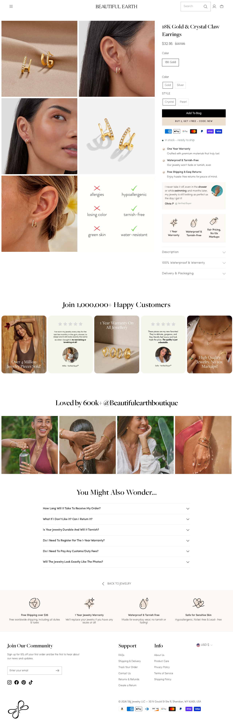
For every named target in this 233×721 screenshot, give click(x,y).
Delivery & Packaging (178, 273)
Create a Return (128, 685)
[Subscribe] (57, 670)
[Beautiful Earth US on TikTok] (31, 682)
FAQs (121, 655)
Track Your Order (128, 667)
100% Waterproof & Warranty (183, 262)
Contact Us (125, 673)
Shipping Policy (162, 679)
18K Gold (170, 62)
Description (170, 252)
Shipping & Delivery (130, 661)
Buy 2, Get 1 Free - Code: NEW (194, 121)
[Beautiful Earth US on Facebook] (16, 682)
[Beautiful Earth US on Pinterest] (23, 682)
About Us (159, 655)
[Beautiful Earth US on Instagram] (9, 682)
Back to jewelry (119, 583)
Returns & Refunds (129, 679)
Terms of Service (163, 673)
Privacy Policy (162, 667)
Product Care (161, 661)
